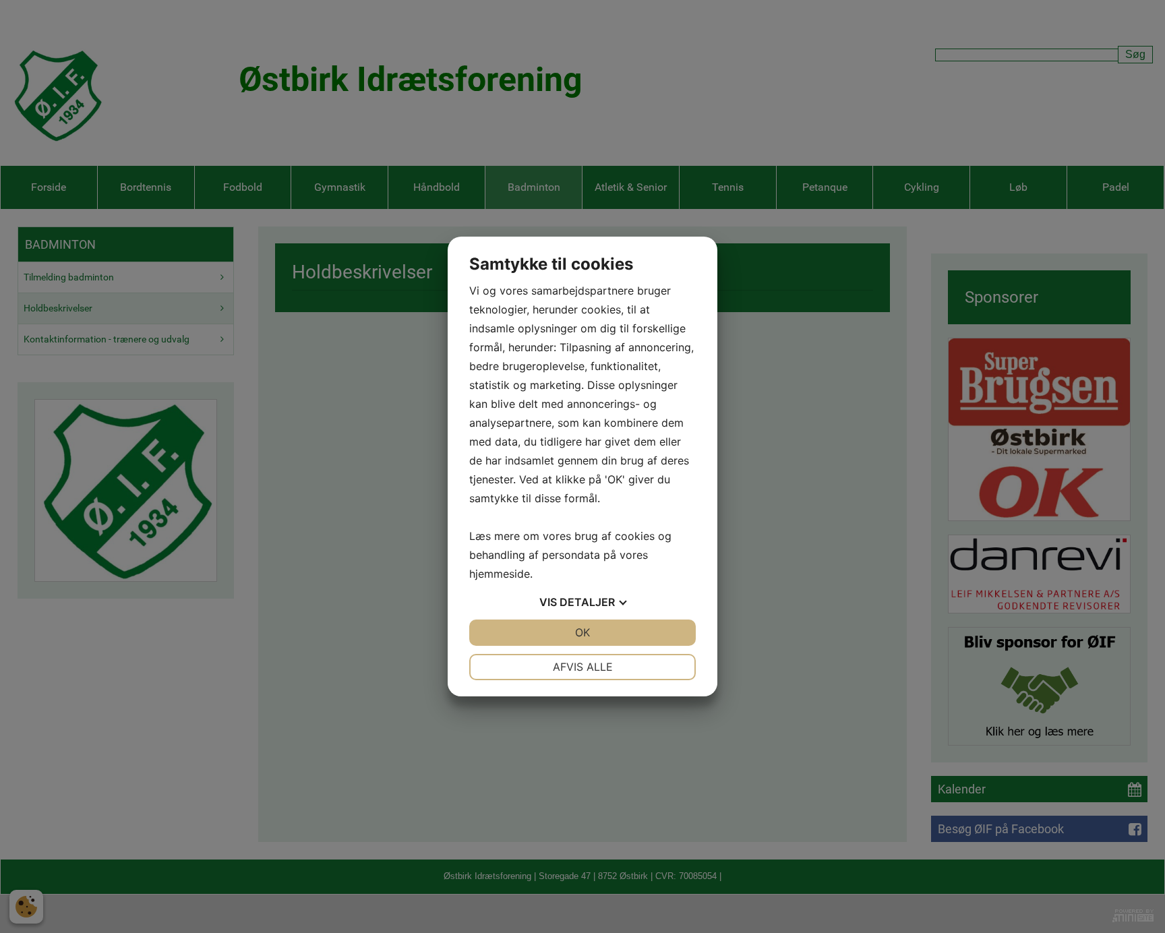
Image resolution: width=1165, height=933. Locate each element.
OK (582, 632)
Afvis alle (583, 666)
